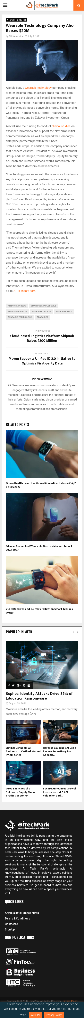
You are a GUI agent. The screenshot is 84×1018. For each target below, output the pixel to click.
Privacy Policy (70, 1001)
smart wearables (17, 311)
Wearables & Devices (16, 20)
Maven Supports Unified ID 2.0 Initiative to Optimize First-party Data (42, 361)
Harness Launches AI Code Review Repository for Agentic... (59, 751)
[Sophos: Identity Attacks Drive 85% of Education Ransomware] (42, 665)
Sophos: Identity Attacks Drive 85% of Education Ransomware (39, 696)
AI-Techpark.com (24, 291)
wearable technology (38, 88)
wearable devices (41, 311)
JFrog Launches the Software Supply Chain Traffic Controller (20, 792)
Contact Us (12, 924)
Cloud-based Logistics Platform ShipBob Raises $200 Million (42, 338)
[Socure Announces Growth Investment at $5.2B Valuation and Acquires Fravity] (60, 773)
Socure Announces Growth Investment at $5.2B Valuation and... (60, 792)
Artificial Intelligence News (22, 912)
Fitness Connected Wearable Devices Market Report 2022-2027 (39, 548)
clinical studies (61, 126)
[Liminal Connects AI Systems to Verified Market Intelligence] (23, 732)
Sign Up (10, 929)
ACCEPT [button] (35, 1014)
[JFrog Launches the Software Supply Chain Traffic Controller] (23, 773)
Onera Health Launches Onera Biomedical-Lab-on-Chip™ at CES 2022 (41, 485)
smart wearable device (43, 306)
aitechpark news (17, 306)
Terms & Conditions (17, 918)
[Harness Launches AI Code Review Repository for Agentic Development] (60, 732)
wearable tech (64, 311)
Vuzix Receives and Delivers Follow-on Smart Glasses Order (39, 611)
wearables (42, 317)
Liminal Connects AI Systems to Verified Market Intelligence (23, 751)
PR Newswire (16, 36)
